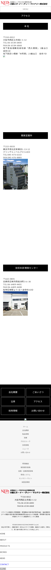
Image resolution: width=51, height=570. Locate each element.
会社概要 (13, 392)
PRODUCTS (5, 546)
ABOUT (3, 540)
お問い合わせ (38, 410)
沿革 (13, 401)
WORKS (3, 552)
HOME (2, 534)
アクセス (38, 401)
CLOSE (3, 569)
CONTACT (4, 564)
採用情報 (13, 410)
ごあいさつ (38, 392)
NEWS (2, 558)
